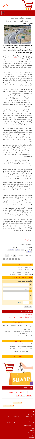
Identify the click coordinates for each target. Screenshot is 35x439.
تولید (17, 250)
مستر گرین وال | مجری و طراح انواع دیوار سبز (20, 317)
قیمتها (32, 428)
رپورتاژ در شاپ (31, 435)
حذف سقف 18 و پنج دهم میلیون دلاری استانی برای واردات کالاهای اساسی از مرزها (17, 326)
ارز (22, 250)
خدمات (29, 395)
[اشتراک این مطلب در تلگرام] (19, 259)
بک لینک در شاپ (30, 433)
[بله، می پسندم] (14, 255)
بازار (29, 392)
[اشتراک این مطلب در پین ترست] (10, 259)
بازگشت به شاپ (8, 405)
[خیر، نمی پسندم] (7, 255)
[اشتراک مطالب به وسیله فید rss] (4, 259)
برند (17, 395)
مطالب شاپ (17, 403)
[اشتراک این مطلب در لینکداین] (7, 259)
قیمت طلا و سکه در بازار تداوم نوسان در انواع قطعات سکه (21, 274)
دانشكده (11, 250)
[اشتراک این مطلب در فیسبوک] (16, 259)
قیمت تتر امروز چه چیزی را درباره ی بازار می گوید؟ (22, 272)
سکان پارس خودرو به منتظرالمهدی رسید (24, 267)
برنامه (23, 395)
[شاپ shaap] (27, 5)
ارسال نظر (27, 306)
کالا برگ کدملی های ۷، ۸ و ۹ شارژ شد (25, 335)
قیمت (11, 392)
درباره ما (32, 430)
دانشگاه (15, 57)
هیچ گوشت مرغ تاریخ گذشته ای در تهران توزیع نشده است (21, 346)
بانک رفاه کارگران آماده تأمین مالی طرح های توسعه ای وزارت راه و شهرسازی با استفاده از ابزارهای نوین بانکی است (18, 332)
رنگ (16, 392)
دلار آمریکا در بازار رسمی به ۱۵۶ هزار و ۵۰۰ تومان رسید (21, 270)
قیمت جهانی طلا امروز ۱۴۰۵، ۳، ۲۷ (25, 329)
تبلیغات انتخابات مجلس (26, 314)
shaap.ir (27, 239)
